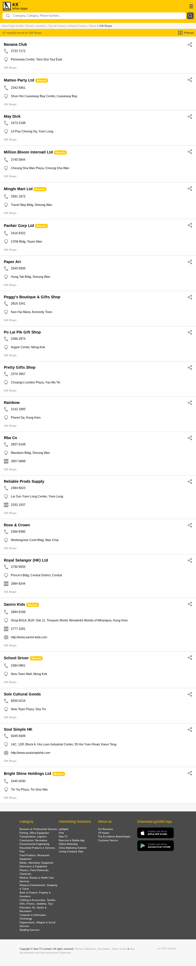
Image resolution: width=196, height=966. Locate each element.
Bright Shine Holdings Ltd (27, 773)
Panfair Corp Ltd (19, 225)
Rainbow (12, 402)
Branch (41, 80)
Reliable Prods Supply (24, 481)
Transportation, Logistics (33, 836)
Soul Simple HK (18, 729)
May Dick (12, 116)
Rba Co (10, 438)
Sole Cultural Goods (22, 694)
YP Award (103, 832)
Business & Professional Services (38, 829)
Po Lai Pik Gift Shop (22, 332)
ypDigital (63, 829)
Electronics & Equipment (33, 866)
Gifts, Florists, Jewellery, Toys (36, 25)
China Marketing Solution (73, 847)
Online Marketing (68, 844)
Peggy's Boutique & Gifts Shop (32, 297)
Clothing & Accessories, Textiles (38, 900)
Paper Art (12, 262)
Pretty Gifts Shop (19, 367)
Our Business (105, 829)
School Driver (16, 658)
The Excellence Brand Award (114, 836)
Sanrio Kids (14, 604)
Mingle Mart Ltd (18, 189)
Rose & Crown (17, 525)
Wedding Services (30, 930)
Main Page (8, 25)
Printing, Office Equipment (34, 832)
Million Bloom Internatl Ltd (28, 152)
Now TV (63, 836)
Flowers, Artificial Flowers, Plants (76, 25)
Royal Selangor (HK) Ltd (26, 560)
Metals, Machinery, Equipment (36, 862)
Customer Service (108, 840)
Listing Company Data (71, 851)
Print (61, 832)
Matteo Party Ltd (19, 80)
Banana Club (15, 44)
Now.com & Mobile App (71, 840)
